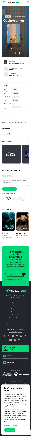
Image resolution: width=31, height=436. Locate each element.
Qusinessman (15, 9)
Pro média (15, 315)
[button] (23, 142)
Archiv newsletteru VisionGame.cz (15, 324)
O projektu (15, 303)
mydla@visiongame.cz (15, 332)
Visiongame (6, 9)
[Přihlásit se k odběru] (23, 274)
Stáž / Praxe (15, 312)
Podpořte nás (15, 309)
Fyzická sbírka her (15, 318)
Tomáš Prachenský (16, 64)
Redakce (15, 306)
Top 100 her (15, 321)
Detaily (6, 85)
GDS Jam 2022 (14, 63)
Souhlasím (9, 430)
